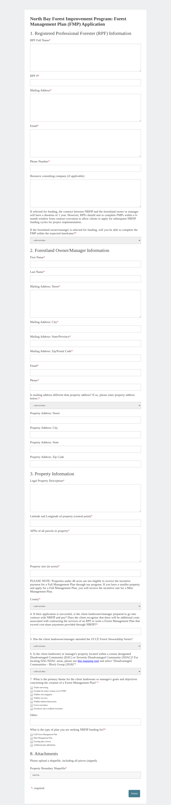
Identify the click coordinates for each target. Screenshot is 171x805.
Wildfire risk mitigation (43, 694)
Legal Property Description (46, 480)
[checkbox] (31, 687)
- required (38, 788)
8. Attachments (44, 753)
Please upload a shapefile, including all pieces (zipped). (64, 760)
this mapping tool (88, 661)
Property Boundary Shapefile (47, 768)
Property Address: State (44, 442)
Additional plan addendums (44, 745)
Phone (34, 380)
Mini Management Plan (43, 738)
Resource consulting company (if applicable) (57, 176)
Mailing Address (40, 90)
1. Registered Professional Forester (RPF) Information (80, 33)
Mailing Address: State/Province (49, 336)
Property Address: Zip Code (47, 457)
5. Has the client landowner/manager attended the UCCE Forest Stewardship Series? (81, 639)
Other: (34, 715)
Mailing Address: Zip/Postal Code (50, 351)
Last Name (36, 272)
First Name (37, 257)
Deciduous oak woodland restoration (48, 708)
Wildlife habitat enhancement (45, 701)
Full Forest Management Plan (45, 734)
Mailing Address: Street (44, 286)
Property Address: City (44, 427)
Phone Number (39, 161)
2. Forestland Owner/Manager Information (69, 250)
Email (33, 126)
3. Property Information (52, 473)
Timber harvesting (41, 687)
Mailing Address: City (43, 322)
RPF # (34, 75)
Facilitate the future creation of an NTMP (50, 691)
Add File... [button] (36, 775)
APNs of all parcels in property (49, 530)
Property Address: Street (45, 413)
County (34, 599)
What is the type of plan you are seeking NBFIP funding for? (67, 729)
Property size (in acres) (44, 566)
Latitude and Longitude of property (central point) (60, 516)
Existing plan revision (42, 741)
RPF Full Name (39, 40)
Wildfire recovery (41, 698)
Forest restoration (41, 705)
